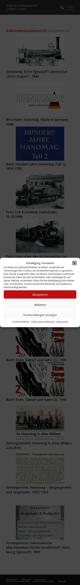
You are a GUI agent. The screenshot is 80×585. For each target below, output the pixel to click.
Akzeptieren (40, 294)
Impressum (62, 322)
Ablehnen (40, 305)
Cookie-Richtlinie (20, 322)
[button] (74, 263)
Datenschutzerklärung (42, 322)
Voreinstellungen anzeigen (40, 315)
